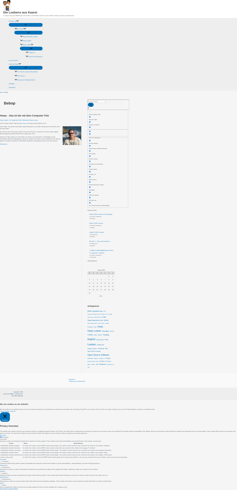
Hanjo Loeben (27, 44)
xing (88, 367)
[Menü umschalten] (26, 25)
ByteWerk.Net (97, 311)
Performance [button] (4, 465)
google (95, 327)
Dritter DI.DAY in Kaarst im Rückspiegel (100, 214)
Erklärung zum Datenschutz (77, 381)
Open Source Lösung (93, 351)
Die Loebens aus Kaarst (20, 12)
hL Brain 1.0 (31, 52)
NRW (106, 348)
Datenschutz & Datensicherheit (26, 80)
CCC (104, 311)
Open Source (21, 76)
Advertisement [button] (4, 477)
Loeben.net (100, 345)
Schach (102, 361)
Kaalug (106, 335)
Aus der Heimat (13, 60)
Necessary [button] (3, 435)
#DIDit (89, 311)
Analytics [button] (2, 471)
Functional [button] (3, 459)
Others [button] (2, 483)
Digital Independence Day (95, 320)
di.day (104, 317)
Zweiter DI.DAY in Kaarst (96, 232)
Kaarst (91, 339)
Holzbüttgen (105, 331)
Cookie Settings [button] (4, 411)
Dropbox (107, 323)
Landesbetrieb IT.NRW (102, 339)
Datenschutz (90, 317)
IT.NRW (90, 335)
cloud (110, 314)
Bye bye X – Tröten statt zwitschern (99, 241)
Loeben (91, 344)
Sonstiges (12, 83)
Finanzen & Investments (35, 56)
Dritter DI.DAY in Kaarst (96, 223)
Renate (108, 358)
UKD (97, 364)
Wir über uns (12, 21)
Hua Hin (112, 331)
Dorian (106, 320)
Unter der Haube (14, 64)
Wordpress (102, 364)
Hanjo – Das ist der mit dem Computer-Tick (24, 115)
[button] (17, 21)
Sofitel (88, 364)
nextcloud (101, 348)
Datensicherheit (97, 317)
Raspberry (96, 358)
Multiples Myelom (92, 348)
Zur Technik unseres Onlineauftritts (27, 71)
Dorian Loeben (27, 40)
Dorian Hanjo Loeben (92, 323)
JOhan (95, 335)
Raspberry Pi (102, 358)
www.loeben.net (110, 364)
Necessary (5, 437)
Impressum (12, 87)
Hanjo (100, 326)
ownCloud (90, 358)
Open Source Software (98, 355)
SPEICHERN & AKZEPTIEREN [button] (9, 489)
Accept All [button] (12, 411)
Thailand (93, 364)
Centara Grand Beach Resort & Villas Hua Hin (97, 314)
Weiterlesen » (4, 144)
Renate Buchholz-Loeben (30, 36)
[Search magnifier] (91, 105)
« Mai (100, 296)
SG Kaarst (108, 361)
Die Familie (20, 29)
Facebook (90, 327)
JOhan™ (100, 335)
